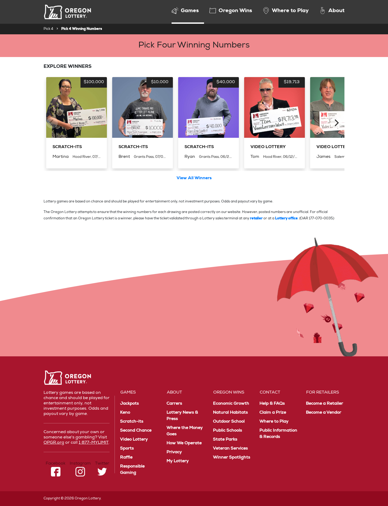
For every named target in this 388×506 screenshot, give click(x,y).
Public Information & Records (278, 434)
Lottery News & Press (182, 416)
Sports (127, 449)
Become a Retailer (324, 404)
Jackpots (129, 404)
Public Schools (227, 431)
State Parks (225, 440)
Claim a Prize (272, 413)
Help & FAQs (272, 404)
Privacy (174, 452)
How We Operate (184, 443)
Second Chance (136, 431)
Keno (125, 413)
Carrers (174, 404)
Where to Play (273, 422)
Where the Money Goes (185, 431)
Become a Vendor (323, 413)
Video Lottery (134, 440)
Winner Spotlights (231, 458)
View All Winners (194, 178)
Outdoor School (229, 422)
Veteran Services (230, 449)
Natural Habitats (230, 413)
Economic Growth (231, 404)
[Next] (336, 123)
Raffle (126, 458)
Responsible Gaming (132, 470)
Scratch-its (131, 422)
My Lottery (178, 461)
